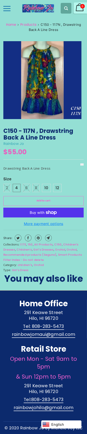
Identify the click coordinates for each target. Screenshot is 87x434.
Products (28, 24)
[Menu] (6, 8)
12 (57, 188)
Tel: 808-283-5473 (43, 326)
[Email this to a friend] (48, 238)
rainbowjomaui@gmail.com (43, 334)
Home (11, 24)
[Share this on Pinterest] (38, 238)
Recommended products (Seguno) (29, 255)
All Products (43, 244)
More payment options (43, 223)
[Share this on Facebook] (27, 238)
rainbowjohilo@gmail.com (44, 407)
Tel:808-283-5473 (43, 399)
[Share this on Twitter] (17, 238)
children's (25, 265)
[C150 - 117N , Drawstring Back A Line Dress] (42, 80)
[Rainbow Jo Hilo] (30, 7)
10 (46, 188)
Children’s (24, 249)
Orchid (60, 249)
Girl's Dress (20, 270)
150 (30, 244)
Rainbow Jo (13, 143)
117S (23, 244)
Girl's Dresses (43, 249)
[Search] (66, 8)
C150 (58, 244)
